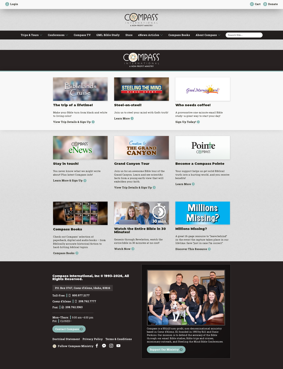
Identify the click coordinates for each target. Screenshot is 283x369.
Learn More (122, 118)
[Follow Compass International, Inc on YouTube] (118, 346)
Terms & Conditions (118, 339)
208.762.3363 (74, 307)
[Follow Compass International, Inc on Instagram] (111, 346)
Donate (273, 4)
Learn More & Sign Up (68, 180)
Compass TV (82, 35)
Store (128, 35)
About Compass (206, 35)
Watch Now (122, 248)
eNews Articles (148, 35)
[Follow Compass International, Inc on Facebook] (97, 346)
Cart (258, 4)
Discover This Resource (191, 249)
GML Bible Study (108, 35)
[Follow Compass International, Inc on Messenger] (104, 346)
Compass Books (179, 35)
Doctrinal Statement (66, 339)
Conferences (56, 35)
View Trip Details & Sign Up (72, 122)
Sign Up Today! (185, 122)
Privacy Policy (93, 339)
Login (14, 4)
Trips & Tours (30, 35)
